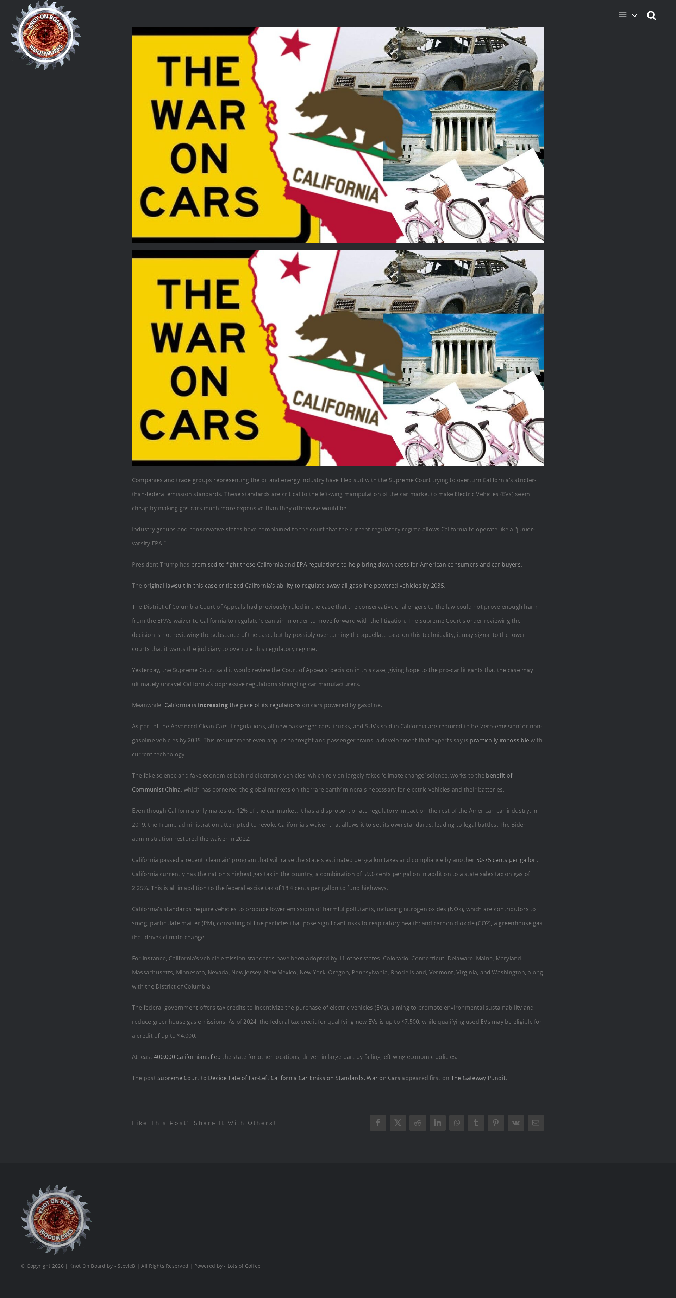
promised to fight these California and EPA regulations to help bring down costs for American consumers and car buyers (356, 564)
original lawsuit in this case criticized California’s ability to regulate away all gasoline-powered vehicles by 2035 (294, 585)
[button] (652, 15)
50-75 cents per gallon (506, 860)
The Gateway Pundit (478, 1078)
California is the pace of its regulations (232, 705)
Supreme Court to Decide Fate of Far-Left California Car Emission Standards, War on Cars (278, 1078)
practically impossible (499, 740)
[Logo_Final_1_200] (56, 1187)
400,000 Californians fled (187, 1057)
